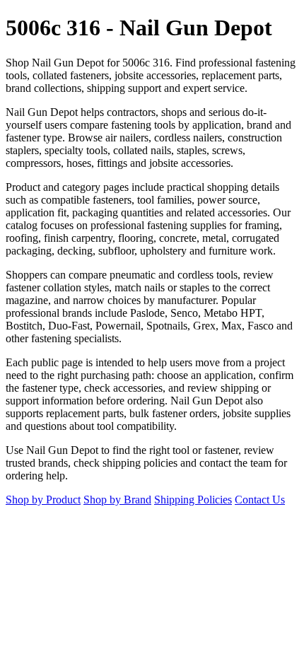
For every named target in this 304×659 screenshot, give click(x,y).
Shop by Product (43, 500)
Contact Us (260, 500)
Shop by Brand (117, 500)
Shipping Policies (193, 500)
